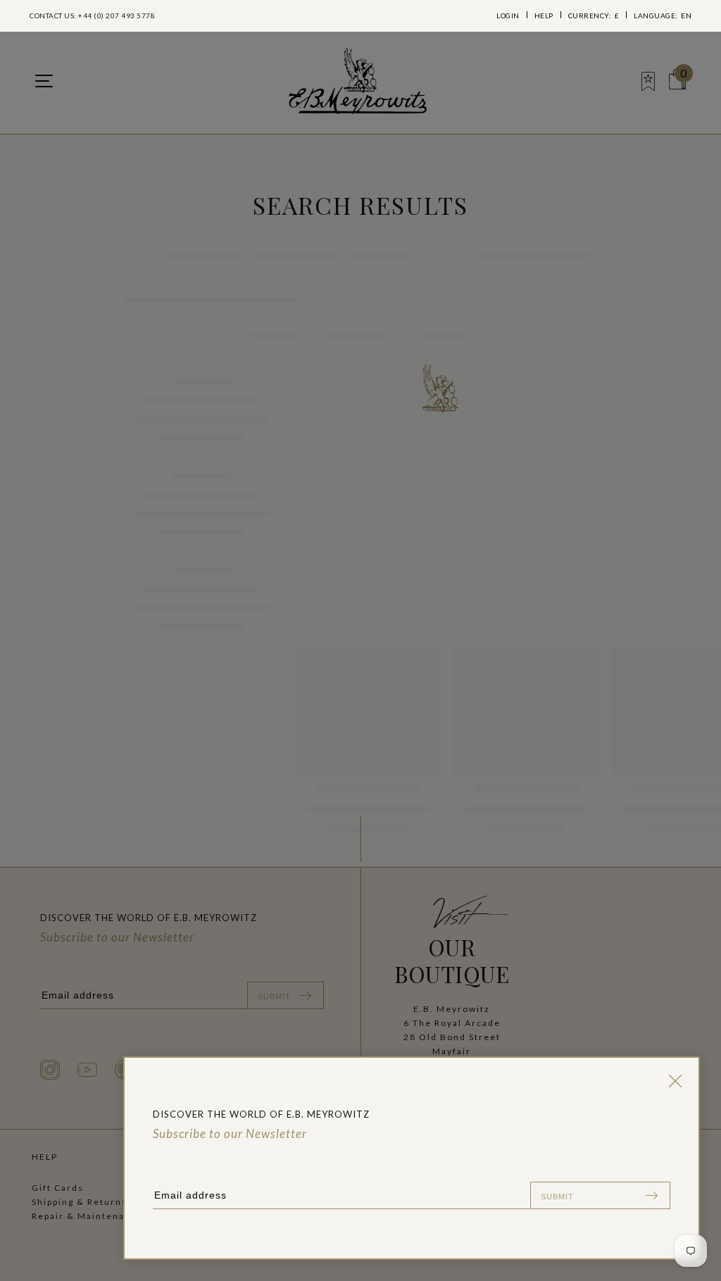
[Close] (672, 1081)
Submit (557, 1196)
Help (543, 15)
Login (508, 15)
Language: (662, 15)
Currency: (594, 15)
